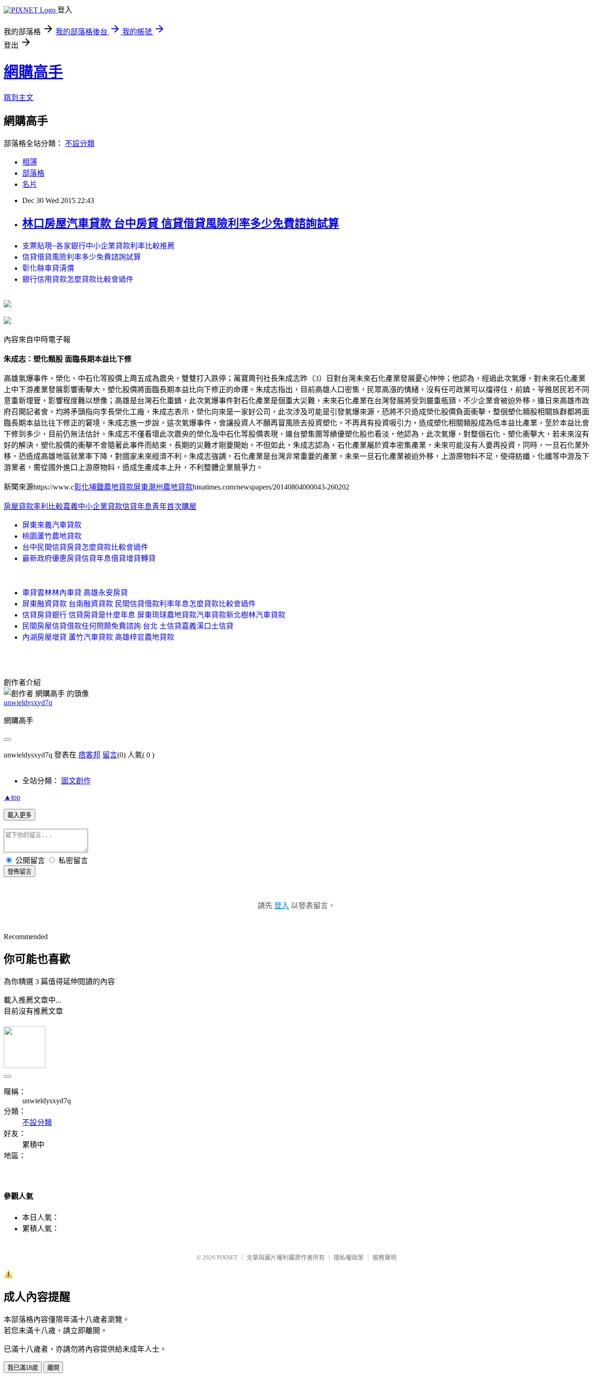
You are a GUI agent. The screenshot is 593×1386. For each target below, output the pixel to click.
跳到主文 (18, 98)
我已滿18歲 (22, 1367)
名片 (29, 184)
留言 (109, 755)
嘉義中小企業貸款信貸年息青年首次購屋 (129, 506)
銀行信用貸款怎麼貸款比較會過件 (77, 279)
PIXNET (227, 1257)
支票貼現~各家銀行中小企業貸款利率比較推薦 (98, 246)
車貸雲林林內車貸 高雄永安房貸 (75, 593)
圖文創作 (76, 781)
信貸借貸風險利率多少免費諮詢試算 (81, 257)
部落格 (33, 173)
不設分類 (80, 143)
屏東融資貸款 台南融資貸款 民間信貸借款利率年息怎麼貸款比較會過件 (139, 604)
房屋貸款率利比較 (33, 506)
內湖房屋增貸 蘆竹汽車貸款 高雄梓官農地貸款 (98, 637)
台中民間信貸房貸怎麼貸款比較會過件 (85, 547)
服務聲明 (384, 1257)
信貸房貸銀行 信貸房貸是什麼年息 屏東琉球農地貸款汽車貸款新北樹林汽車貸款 (153, 615)
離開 (53, 1367)
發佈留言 (19, 871)
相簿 (29, 162)
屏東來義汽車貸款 (52, 525)
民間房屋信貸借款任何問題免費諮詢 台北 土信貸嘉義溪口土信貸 (127, 626)
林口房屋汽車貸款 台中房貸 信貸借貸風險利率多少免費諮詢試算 (180, 223)
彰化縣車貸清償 (48, 268)
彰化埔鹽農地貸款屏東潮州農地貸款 (133, 487)
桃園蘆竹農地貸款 (52, 536)
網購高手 (33, 72)
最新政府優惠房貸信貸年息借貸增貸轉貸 (89, 558)
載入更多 (19, 815)
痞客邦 (89, 755)
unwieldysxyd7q (28, 702)
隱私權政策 (349, 1257)
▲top (12, 797)
